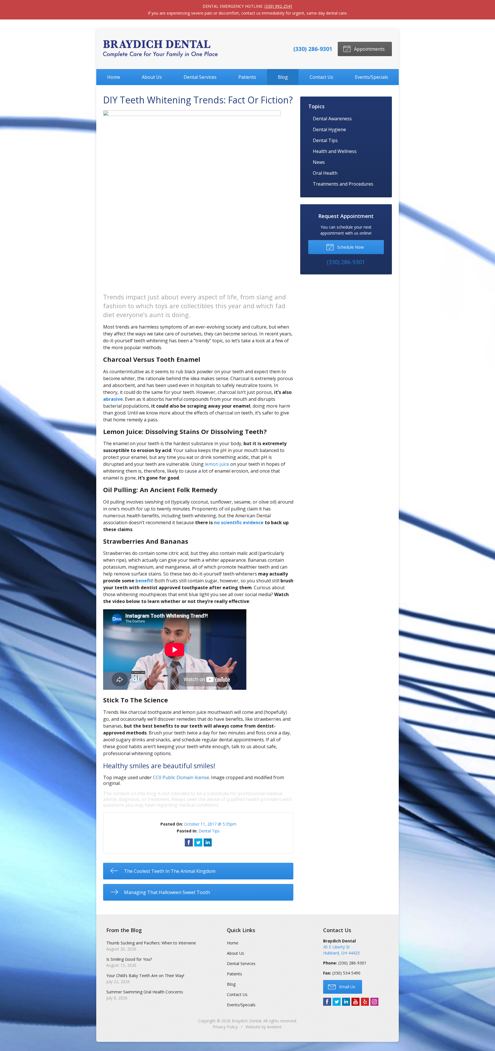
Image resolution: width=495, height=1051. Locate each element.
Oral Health (325, 173)
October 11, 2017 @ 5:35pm (210, 824)
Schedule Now (350, 247)
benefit (143, 580)
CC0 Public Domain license (181, 777)
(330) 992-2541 (278, 6)
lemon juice (217, 464)
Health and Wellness (335, 151)
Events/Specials (371, 77)
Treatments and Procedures (343, 184)
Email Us (346, 986)
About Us (152, 77)
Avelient (274, 1027)
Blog (283, 77)
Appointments (369, 49)
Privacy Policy (225, 1027)
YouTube (355, 1002)
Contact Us (321, 77)
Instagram (374, 1002)
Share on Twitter (198, 842)
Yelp (365, 1002)
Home (113, 77)
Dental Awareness (332, 118)
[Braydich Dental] (160, 49)
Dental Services (200, 77)
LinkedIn (346, 1002)
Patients (247, 77)
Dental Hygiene (329, 129)
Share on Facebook (189, 842)
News (319, 162)
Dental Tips (209, 831)
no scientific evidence (239, 522)
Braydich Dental (246, 1021)
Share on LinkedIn (208, 842)
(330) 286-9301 (312, 49)
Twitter (337, 1002)
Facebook (327, 1002)
